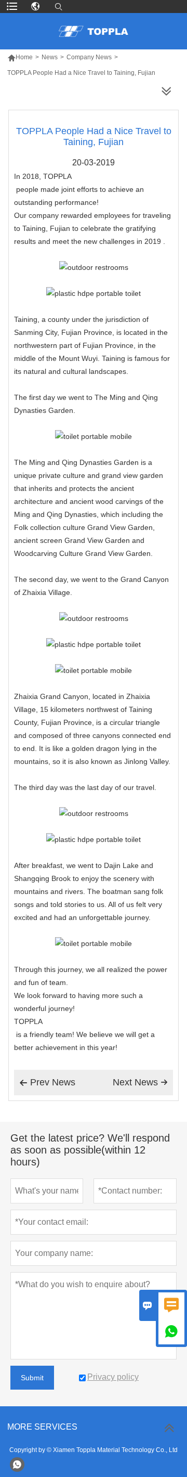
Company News (89, 57)
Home (20, 57)
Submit (32, 1378)
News (50, 57)
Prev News (47, 1082)
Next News (140, 1082)
